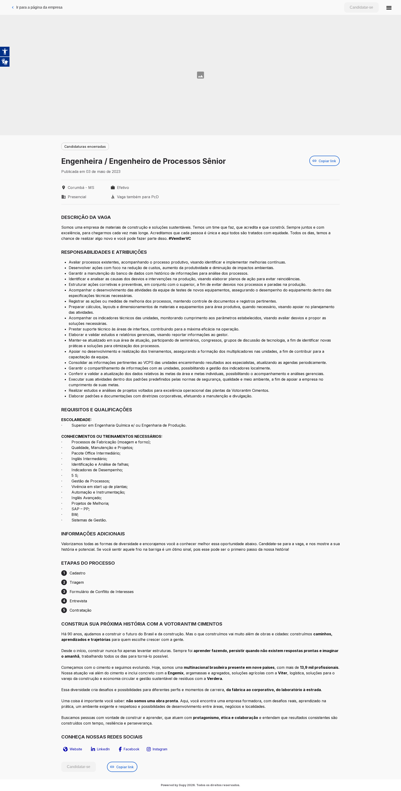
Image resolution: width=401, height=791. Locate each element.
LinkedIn (103, 749)
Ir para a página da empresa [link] (39, 7)
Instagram (160, 749)
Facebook (131, 749)
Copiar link (327, 161)
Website (76, 749)
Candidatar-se (361, 7)
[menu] (389, 7)
